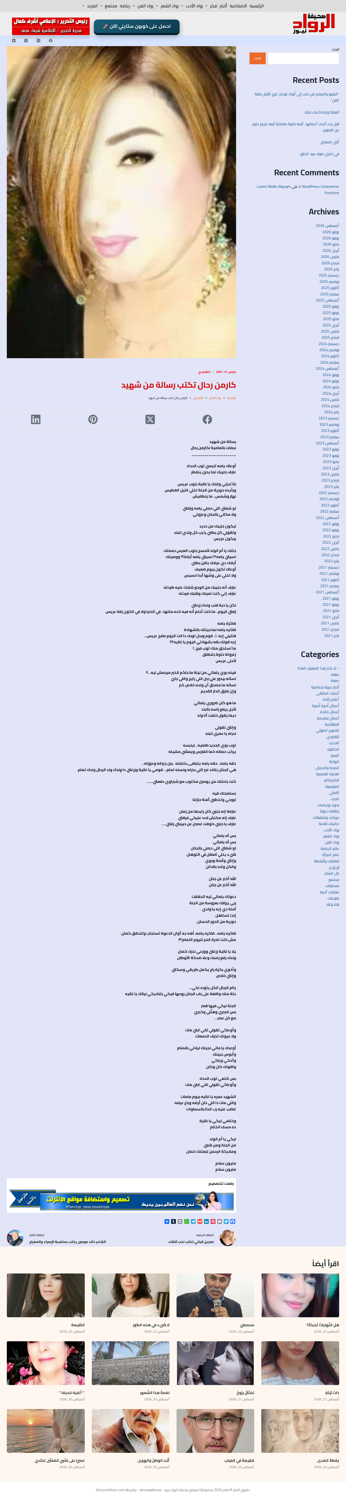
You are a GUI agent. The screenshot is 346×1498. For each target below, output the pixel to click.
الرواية (334, 761)
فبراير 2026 (330, 262)
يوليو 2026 (330, 231)
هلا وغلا (332, 904)
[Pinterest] (92, 419)
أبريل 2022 (330, 542)
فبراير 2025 (330, 337)
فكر (213, 6)
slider (335, 674)
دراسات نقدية (329, 823)
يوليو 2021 (330, 598)
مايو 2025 (331, 318)
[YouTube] (13, 40)
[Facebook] (50, 40)
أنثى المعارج (330, 141)
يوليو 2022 (330, 523)
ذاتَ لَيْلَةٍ (332, 1392)
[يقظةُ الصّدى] (300, 1431)
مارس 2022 (330, 548)
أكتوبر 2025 (330, 287)
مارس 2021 (330, 623)
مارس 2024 (330, 399)
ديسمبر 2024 (329, 343)
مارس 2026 (330, 256)
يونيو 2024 (330, 380)
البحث (335, 49)
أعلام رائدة (331, 699)
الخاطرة (333, 749)
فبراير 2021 (330, 629)
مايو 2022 (331, 536)
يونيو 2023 (330, 455)
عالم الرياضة (330, 848)
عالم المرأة (330, 854)
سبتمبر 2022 (329, 511)
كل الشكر (332, 873)
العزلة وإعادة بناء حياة (322, 112)
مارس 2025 (330, 331)
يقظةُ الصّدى (328, 1460)
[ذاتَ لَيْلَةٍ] (300, 1363)
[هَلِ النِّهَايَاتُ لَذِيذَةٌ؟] (300, 1295)
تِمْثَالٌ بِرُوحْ (245, 1392)
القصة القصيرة (327, 773)
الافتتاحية (238, 6)
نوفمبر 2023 (329, 424)
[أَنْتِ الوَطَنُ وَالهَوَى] (130, 1431)
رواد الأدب (194, 6)
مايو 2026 (331, 244)
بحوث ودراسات (328, 804)
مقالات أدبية (329, 892)
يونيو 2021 (330, 604)
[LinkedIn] (35, 419)
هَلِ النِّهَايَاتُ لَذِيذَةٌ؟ (322, 1324)
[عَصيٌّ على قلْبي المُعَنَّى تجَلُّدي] (45, 1431)
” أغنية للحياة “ (72, 1392)
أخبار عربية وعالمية (325, 687)
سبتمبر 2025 (329, 293)
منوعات (333, 898)
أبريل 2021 (330, 616)
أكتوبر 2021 (330, 579)
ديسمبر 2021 (329, 567)
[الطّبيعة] (45, 1295)
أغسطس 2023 (327, 442)
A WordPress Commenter (319, 186)
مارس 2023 (330, 474)
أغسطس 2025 (327, 300)
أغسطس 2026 (327, 225)
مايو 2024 (331, 386)
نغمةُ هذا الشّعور (154, 1392)
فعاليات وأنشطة (326, 860)
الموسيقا (332, 786)
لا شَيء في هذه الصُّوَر (151, 1324)
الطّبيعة (78, 1324)
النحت (335, 798)
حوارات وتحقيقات (326, 817)
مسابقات (332, 885)
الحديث (334, 742)
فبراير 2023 (330, 480)
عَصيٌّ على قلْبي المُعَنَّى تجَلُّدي (60, 1460)
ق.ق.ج (334, 867)
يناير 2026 (331, 269)
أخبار (223, 6)
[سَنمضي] (215, 1295)
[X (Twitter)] (38, 40)
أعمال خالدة (329, 711)
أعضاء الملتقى (327, 693)
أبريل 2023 (330, 467)
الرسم (335, 755)
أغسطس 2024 (327, 368)
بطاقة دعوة (329, 811)
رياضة (125, 6)
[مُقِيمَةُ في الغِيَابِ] (215, 1431)
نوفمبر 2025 (329, 281)
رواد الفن (145, 6)
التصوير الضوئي (327, 730)
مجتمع (111, 6)
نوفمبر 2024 (329, 349)
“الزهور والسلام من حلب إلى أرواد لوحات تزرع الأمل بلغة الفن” (297, 97)
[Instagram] (26, 40)
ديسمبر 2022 (329, 492)
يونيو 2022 (330, 529)
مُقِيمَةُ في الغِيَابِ (239, 1460)
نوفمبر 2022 (329, 498)
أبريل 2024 (330, 393)
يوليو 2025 (330, 306)
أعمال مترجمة (328, 718)
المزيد (92, 6)
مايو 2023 (331, 461)
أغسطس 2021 (327, 591)
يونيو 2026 (330, 237)
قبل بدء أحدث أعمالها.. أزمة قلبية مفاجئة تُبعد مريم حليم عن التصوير (296, 126)
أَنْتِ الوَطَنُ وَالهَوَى (153, 1460)
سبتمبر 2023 (329, 436)
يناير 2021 (331, 635)
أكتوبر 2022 (330, 505)
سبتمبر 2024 (329, 362)
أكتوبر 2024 (330, 355)
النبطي (334, 792)
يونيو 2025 (330, 312)
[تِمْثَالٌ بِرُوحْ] (215, 1363)
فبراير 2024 (330, 405)
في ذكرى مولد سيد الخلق (319, 153)
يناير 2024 (331, 411)
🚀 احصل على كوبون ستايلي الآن (137, 26)
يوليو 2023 (330, 449)
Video (334, 680)
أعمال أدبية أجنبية (325, 705)
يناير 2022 (331, 560)
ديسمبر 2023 (329, 418)
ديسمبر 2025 (329, 275)
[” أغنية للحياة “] (45, 1363)
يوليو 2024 (330, 374)
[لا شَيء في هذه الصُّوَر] (130, 1295)
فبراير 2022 (330, 554)
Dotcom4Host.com (110, 1489)
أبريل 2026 (330, 250)
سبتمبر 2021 (329, 585)
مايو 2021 (331, 610)
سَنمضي (247, 1324)
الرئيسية (256, 6)
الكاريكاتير (331, 779)
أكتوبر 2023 (330, 430)
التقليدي (204, 371)
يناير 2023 (331, 486)
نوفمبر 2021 (329, 573)
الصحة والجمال (327, 767)
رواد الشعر (170, 6)
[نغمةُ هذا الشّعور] (130, 1363)
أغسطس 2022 (327, 517)
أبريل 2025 (330, 325)
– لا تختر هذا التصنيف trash (318, 668)
